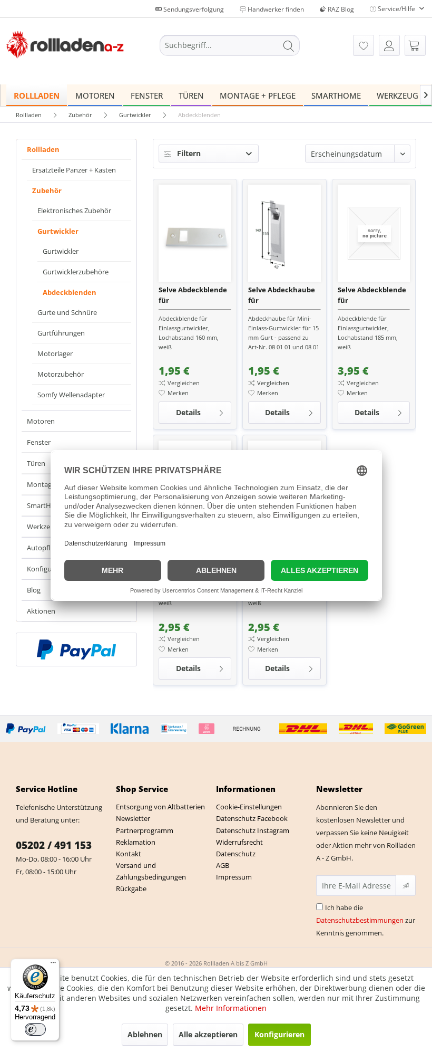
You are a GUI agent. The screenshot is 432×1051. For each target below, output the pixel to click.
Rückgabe (131, 888)
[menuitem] (230, 45)
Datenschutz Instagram (252, 830)
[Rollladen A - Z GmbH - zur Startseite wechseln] (65, 47)
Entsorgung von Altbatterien (160, 806)
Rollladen (43, 149)
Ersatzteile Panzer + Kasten (74, 170)
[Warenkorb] (415, 45)
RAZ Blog (340, 9)
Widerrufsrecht (239, 842)
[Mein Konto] (389, 45)
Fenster (39, 442)
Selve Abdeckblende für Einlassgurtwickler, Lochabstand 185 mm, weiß (372, 295)
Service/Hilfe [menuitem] (396, 8)
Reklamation (135, 842)
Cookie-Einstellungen (249, 806)
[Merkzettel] (363, 45)
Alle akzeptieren (208, 1034)
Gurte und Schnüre (67, 312)
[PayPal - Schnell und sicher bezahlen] (76, 649)
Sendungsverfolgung (193, 9)
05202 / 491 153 (54, 845)
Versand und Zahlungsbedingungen (151, 871)
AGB (222, 865)
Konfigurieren (279, 1034)
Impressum (234, 877)
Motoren (41, 421)
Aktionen (41, 611)
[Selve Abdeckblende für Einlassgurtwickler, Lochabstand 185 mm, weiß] (374, 233)
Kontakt (128, 853)
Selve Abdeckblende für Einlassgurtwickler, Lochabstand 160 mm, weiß (193, 295)
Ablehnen (144, 1034)
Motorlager (55, 353)
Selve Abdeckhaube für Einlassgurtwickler (281, 295)
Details (188, 412)
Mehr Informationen (231, 1008)
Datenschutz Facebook (252, 818)
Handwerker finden (275, 9)
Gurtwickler (57, 231)
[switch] (35, 1029)
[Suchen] (289, 45)
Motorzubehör (60, 374)
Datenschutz (236, 853)
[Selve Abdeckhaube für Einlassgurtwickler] (284, 233)
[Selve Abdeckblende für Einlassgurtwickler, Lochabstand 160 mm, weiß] (195, 233)
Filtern (188, 153)
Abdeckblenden (69, 292)
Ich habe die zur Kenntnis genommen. (365, 920)
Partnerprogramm (144, 830)
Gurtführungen (61, 333)
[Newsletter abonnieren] (406, 885)
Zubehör (47, 190)
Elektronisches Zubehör (74, 210)
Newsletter (133, 818)
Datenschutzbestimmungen (360, 920)
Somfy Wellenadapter (71, 394)
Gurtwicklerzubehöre (76, 271)
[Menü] (53, 965)
